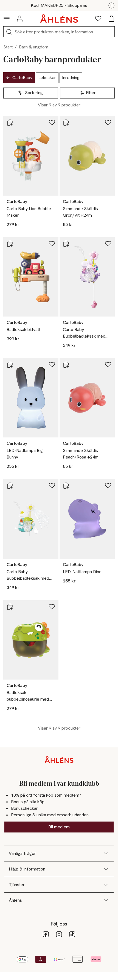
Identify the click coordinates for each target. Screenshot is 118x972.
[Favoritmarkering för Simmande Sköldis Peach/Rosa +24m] (108, 364)
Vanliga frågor (22, 853)
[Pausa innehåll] (111, 5)
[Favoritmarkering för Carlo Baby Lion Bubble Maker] (51, 122)
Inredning (71, 77)
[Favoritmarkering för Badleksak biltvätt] (51, 243)
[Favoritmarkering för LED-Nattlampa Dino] (108, 485)
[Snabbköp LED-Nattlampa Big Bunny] (9, 364)
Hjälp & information (27, 869)
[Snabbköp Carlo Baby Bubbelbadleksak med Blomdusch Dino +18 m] (9, 485)
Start (8, 47)
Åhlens (15, 900)
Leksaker (47, 77)
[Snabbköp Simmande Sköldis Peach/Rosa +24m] (66, 364)
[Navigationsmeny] (6, 18)
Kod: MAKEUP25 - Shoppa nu (59, 5)
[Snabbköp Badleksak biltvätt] (9, 243)
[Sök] (9, 31)
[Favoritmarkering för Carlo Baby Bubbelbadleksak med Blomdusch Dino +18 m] (51, 485)
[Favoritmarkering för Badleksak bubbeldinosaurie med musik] (51, 606)
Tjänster (17, 884)
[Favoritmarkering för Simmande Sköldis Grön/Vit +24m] (108, 122)
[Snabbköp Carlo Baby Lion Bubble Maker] (9, 122)
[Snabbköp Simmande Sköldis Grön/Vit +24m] (66, 122)
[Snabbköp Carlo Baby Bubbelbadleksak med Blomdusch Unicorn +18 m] (66, 243)
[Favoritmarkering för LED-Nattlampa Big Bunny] (51, 364)
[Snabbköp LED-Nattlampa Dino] (66, 485)
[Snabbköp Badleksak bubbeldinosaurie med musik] (9, 606)
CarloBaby (22, 77)
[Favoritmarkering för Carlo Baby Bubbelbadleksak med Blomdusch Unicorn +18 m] (108, 243)
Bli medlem (59, 827)
